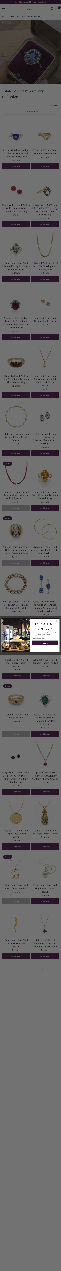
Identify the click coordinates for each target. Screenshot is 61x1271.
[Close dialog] (57, 621)
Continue (45, 643)
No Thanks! (45, 648)
